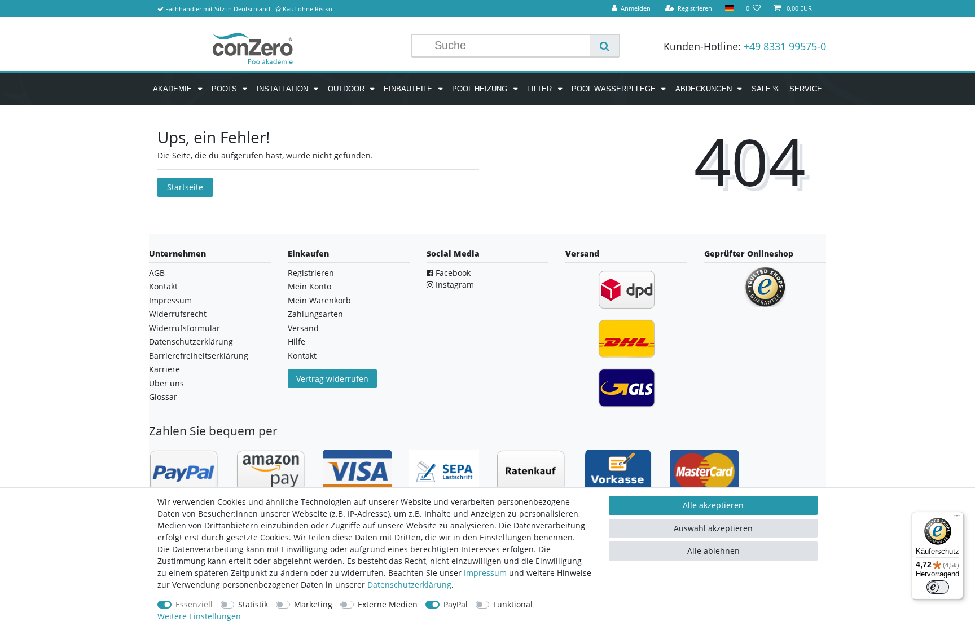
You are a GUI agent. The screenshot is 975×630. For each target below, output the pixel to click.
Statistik (253, 604)
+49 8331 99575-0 (785, 46)
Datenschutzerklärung (191, 341)
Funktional (513, 604)
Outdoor (347, 89)
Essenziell (194, 604)
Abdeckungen (704, 89)
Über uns (166, 383)
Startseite (185, 187)
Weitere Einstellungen (199, 616)
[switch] (937, 587)
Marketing (313, 604)
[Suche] (604, 45)
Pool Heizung (481, 89)
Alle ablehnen (713, 550)
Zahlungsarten (315, 314)
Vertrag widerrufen (332, 378)
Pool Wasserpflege (615, 89)
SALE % (766, 89)
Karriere (164, 369)
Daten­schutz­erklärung (409, 584)
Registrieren (311, 272)
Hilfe (296, 341)
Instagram (453, 284)
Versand (303, 328)
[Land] (728, 8)
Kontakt (163, 286)
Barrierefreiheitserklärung (198, 355)
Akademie (173, 89)
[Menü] (957, 518)
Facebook (452, 272)
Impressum (170, 300)
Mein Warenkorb (319, 300)
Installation (283, 89)
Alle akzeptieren (713, 505)
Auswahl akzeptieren (713, 528)
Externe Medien (388, 604)
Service (805, 89)
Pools (225, 89)
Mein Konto (309, 286)
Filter (540, 89)
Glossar (163, 396)
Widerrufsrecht (178, 314)
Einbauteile (409, 89)
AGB (157, 272)
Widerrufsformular (184, 328)
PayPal (455, 604)
